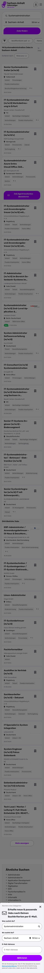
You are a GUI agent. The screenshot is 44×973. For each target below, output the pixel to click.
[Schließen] (40, 907)
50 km (35, 938)
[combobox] (21, 926)
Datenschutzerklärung (9, 966)
